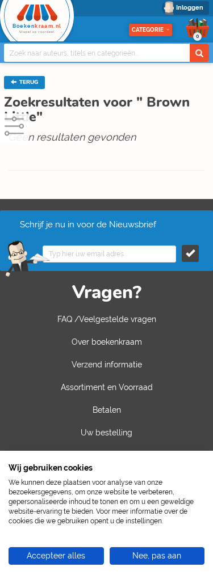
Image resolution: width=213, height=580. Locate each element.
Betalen (107, 409)
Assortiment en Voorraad (107, 387)
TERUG (28, 82)
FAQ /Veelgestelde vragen (106, 319)
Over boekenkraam (107, 341)
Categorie (148, 30)
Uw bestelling (106, 432)
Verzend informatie (107, 364)
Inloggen (189, 7)
